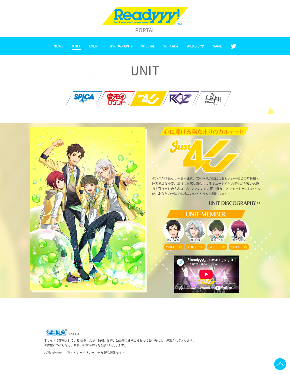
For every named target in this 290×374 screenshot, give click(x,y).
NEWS (59, 46)
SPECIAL (148, 46)
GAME (217, 46)
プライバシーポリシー (79, 352)
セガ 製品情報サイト (111, 352)
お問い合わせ (53, 352)
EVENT (94, 46)
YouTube (170, 46)
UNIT (76, 46)
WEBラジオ (196, 46)
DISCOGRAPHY (121, 46)
